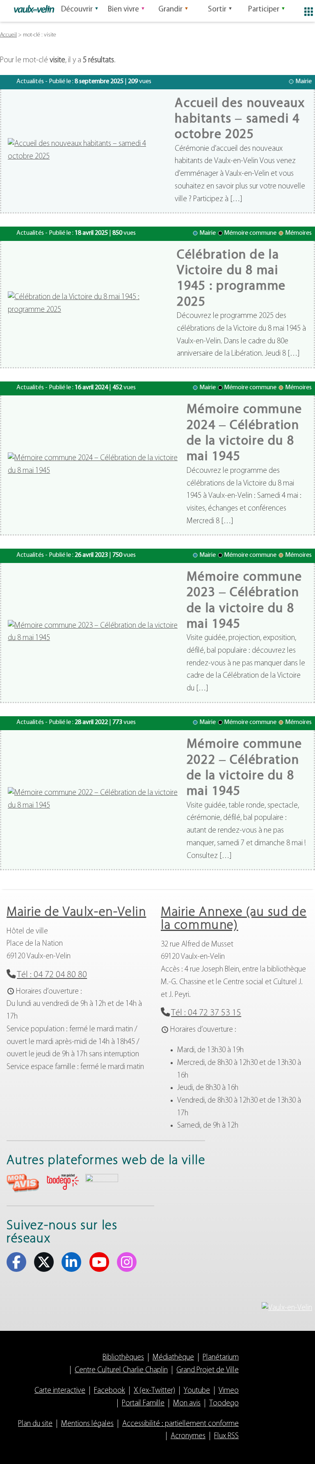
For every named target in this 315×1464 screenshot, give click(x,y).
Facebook (16, 1262)
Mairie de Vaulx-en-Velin (76, 912)
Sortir (217, 10)
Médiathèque (173, 1358)
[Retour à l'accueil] (34, 9)
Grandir (170, 10)
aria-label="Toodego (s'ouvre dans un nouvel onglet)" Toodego (62, 1182)
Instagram (127, 1262)
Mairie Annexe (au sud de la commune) (233, 919)
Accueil (8, 35)
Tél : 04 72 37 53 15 (206, 1013)
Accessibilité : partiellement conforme (180, 1424)
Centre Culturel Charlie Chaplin (121, 1370)
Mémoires (298, 233)
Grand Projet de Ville (207, 1370)
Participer (263, 10)
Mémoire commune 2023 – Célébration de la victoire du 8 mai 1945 (244, 601)
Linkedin (71, 1262)
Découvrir (77, 10)
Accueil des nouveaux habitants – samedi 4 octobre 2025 (240, 119)
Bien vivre (123, 10)
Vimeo (229, 1391)
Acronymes (188, 1436)
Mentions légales (87, 1424)
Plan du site (35, 1424)
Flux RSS (226, 1436)
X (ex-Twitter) (44, 1262)
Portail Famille (143, 1403)
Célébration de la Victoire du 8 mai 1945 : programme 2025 (231, 279)
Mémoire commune (250, 233)
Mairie (303, 81)
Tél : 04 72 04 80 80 (52, 975)
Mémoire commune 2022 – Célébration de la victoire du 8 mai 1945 (244, 768)
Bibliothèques (123, 1358)
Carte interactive (59, 1391)
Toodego (224, 1403)
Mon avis (187, 1403)
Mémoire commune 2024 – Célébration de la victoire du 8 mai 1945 (244, 433)
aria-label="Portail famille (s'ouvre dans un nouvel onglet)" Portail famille (101, 1182)
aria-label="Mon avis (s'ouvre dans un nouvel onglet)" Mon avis (23, 1183)
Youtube (99, 1262)
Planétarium (221, 1358)
